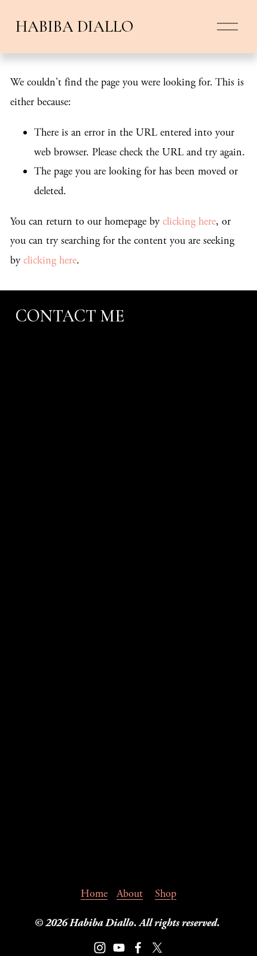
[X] (157, 948)
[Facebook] (138, 948)
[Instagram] (100, 948)
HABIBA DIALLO (74, 26)
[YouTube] (119, 948)
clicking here (189, 221)
